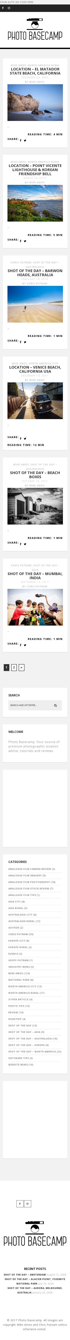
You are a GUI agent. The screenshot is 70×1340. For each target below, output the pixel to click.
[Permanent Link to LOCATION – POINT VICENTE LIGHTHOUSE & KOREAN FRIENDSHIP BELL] (35, 220)
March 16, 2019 (35, 178)
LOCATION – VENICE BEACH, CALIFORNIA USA (35, 369)
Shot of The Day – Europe (26, 1045)
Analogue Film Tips (22, 895)
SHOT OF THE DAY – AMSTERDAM (25, 1274)
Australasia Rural (21, 921)
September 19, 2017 (35, 582)
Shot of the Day (20, 1025)
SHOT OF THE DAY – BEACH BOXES (35, 474)
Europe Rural (18, 947)
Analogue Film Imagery (25, 875)
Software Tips (18, 1058)
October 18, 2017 (35, 481)
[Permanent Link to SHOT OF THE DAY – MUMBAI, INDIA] (35, 624)
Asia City (14, 901)
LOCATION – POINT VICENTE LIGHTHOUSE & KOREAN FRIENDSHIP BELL (35, 169)
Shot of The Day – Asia (24, 1032)
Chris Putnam (21, 262)
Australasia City (20, 914)
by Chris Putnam (34, 283)
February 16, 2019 (34, 279)
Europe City (16, 940)
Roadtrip (15, 1019)
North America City (43, 363)
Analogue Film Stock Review (28, 888)
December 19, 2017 (34, 375)
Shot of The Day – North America (32, 1051)
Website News (18, 1064)
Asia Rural (15, 908)
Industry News (19, 966)
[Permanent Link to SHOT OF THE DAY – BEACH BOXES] (35, 523)
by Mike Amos (35, 81)
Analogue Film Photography (29, 882)
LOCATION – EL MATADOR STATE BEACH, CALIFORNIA (35, 71)
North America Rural (44, 65)
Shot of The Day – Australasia (30, 1038)
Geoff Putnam (18, 960)
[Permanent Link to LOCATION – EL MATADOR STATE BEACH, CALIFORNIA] (35, 120)
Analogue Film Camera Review (29, 869)
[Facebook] (5, 8)
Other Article (18, 999)
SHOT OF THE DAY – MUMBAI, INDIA (35, 575)
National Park (18, 979)
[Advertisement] (35, 807)
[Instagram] (10, 8)
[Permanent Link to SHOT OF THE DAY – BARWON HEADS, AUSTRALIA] (35, 321)
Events (13, 953)
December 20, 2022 (34, 77)
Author (13, 927)
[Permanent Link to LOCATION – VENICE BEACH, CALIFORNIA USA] (35, 418)
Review (13, 1012)
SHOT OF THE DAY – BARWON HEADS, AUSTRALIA (35, 272)
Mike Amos (18, 65)
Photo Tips (16, 1006)
